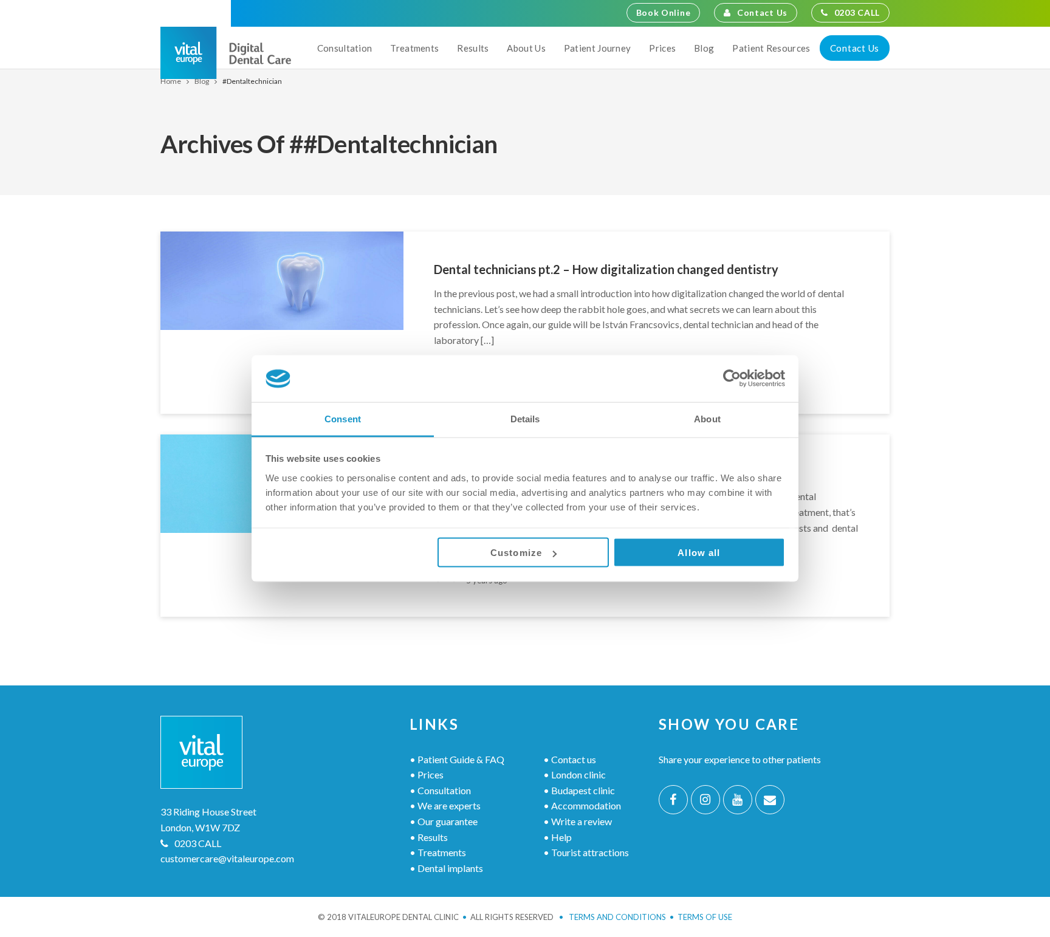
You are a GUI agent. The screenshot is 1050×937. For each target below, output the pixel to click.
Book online (663, 12)
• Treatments (438, 852)
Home (170, 81)
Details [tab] (525, 418)
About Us (526, 48)
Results (473, 48)
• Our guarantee (444, 821)
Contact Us (762, 12)
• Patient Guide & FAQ (457, 759)
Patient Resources (771, 48)
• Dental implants (446, 868)
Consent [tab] (342, 418)
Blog (704, 48)
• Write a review (577, 821)
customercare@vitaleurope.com (227, 858)
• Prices (427, 774)
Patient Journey (597, 48)
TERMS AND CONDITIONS (612, 917)
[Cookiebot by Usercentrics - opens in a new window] (732, 378)
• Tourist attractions (586, 852)
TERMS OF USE (705, 917)
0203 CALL (857, 12)
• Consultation (440, 790)
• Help (557, 837)
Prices (662, 48)
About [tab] (707, 418)
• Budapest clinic (579, 790)
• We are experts (445, 805)
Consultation (344, 48)
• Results (429, 837)
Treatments (414, 48)
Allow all (699, 552)
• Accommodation (582, 805)
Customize (516, 552)
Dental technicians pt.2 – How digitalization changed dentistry (606, 269)
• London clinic (574, 774)
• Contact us (569, 759)
